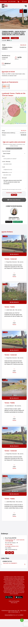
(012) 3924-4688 (11, 1)
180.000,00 (23, 45)
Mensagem (4, 177)
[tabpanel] (14, 19)
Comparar (15, 38)
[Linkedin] (12, 552)
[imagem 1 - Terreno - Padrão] (14, 292)
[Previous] (4, 291)
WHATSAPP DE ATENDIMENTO (10, 563)
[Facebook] (9, 552)
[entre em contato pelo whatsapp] (21, 620)
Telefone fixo (7, 172)
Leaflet (17, 123)
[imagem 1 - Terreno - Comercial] (14, 244)
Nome (3, 156)
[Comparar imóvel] (25, 238)
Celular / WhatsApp (6, 161)
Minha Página (9, 221)
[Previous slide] (2, 18)
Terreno (5, 31)
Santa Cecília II (20, 31)
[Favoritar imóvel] (25, 236)
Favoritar (6, 38)
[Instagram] (6, 552)
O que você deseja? (6, 151)
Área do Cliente (3, 1)
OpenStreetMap (23, 123)
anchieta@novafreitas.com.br (11, 546)
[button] (18, 1)
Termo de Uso (14, 602)
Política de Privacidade (14, 601)
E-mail (3, 166)
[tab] (21, 11)
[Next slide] (25, 18)
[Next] (24, 291)
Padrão (11, 31)
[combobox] (14, 153)
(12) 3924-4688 (8, 544)
